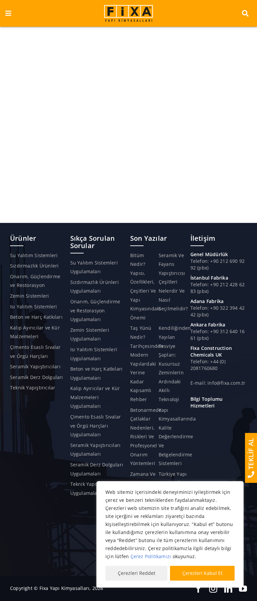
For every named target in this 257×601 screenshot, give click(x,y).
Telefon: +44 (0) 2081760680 (208, 364)
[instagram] (213, 589)
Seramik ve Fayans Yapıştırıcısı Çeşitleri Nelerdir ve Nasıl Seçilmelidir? (173, 282)
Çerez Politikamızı (151, 556)
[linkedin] (228, 589)
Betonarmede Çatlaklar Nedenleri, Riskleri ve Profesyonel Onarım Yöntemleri (145, 437)
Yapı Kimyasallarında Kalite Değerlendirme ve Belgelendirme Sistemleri (177, 437)
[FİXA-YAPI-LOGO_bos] (128, 7)
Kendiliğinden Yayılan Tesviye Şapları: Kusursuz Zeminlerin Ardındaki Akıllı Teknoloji (175, 363)
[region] (170, 534)
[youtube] (243, 589)
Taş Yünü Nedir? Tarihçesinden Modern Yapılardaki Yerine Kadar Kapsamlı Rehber (146, 363)
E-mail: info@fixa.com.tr (218, 383)
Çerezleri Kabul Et (202, 573)
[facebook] (198, 589)
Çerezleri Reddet (136, 573)
